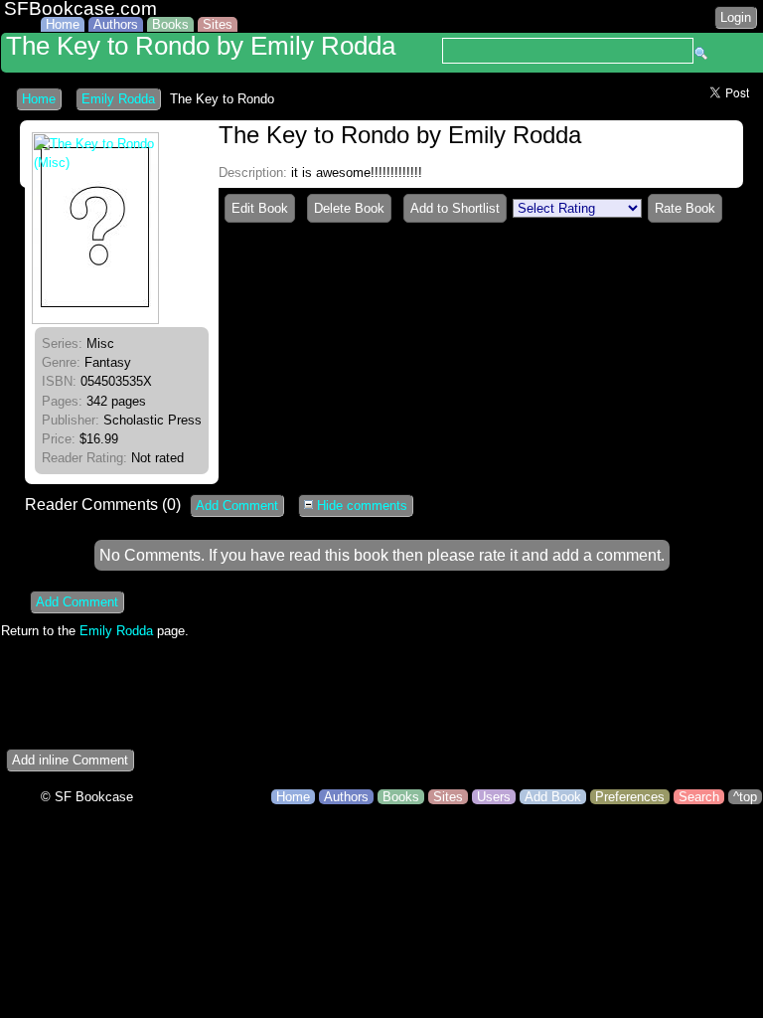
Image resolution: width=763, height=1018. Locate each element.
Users (494, 796)
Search (699, 796)
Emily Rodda (118, 98)
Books (170, 24)
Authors (115, 24)
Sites (217, 24)
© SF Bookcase (87, 796)
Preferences (630, 796)
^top (745, 796)
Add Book (553, 796)
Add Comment (237, 505)
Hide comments (360, 505)
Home (62, 24)
